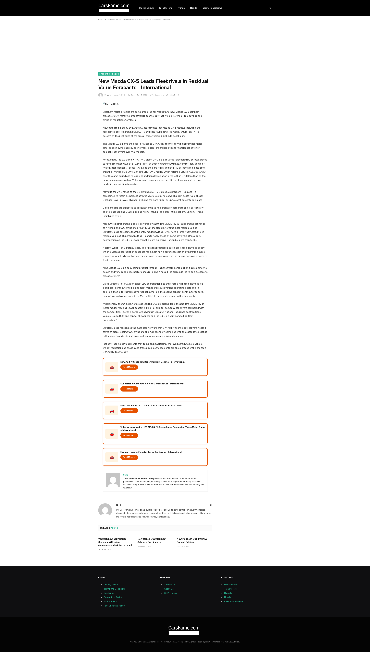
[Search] (270, 8)
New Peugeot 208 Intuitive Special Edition (192, 541)
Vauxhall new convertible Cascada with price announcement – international (115, 542)
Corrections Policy (113, 597)
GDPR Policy (170, 593)
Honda (193, 8)
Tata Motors (165, 8)
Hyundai (181, 8)
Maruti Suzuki (146, 8)
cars (109, 95)
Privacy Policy (111, 584)
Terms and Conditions (114, 589)
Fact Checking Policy (114, 605)
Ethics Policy (110, 601)
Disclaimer (109, 593)
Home (100, 20)
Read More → (129, 367)
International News (212, 8)
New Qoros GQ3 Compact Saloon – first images (151, 541)
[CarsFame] (115, 8)
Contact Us (169, 584)
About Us (169, 589)
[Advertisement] (185, 46)
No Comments (158, 95)
